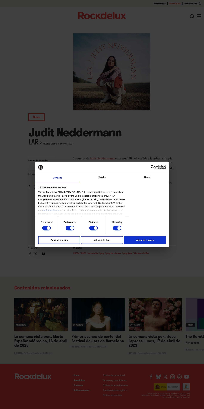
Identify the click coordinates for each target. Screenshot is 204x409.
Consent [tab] (57, 177)
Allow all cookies (145, 240)
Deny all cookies (59, 240)
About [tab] (147, 177)
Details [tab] (102, 177)
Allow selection (102, 240)
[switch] (70, 228)
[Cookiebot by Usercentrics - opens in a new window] (153, 167)
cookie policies (50, 210)
